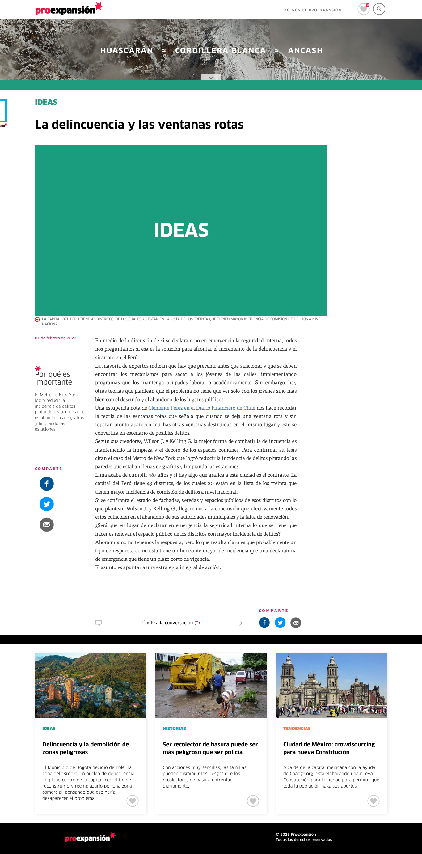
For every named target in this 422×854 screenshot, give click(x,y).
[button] (384, 360)
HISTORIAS (174, 729)
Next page (407, 673)
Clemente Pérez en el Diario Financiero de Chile (201, 407)
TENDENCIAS (296, 729)
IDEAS (368, 416)
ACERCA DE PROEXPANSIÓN (313, 10)
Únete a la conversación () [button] (171, 623)
